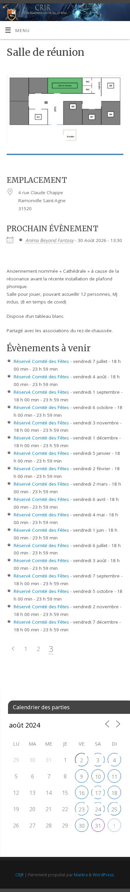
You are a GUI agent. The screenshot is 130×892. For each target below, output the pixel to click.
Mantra (81, 875)
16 (82, 793)
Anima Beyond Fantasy (49, 240)
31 (98, 826)
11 (114, 776)
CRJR (19, 875)
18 (114, 793)
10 (98, 776)
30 (82, 826)
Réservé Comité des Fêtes (41, 361)
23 (82, 809)
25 (114, 809)
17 (98, 793)
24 (98, 809)
